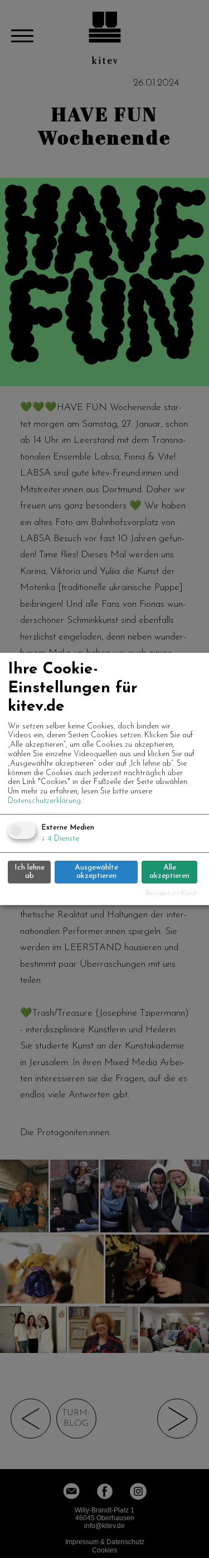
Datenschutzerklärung (44, 801)
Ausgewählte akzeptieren (96, 871)
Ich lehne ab (29, 871)
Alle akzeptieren (169, 871)
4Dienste (60, 839)
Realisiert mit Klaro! (171, 894)
